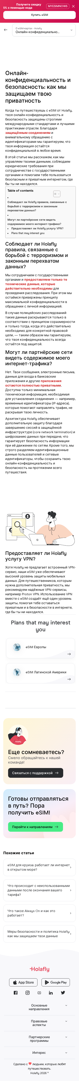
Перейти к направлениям (32, 827)
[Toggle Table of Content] (67, 191)
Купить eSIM (39, 15)
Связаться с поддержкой (32, 773)
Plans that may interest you (27, 233)
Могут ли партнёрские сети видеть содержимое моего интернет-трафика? (34, 222)
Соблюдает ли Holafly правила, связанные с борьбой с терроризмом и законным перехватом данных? (37, 206)
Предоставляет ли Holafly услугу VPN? (37, 228)
